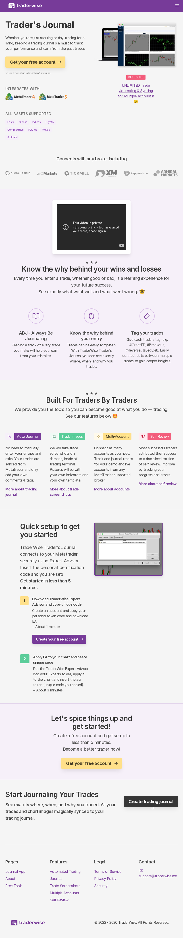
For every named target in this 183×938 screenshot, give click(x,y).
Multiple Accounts (64, 893)
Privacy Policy (105, 878)
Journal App (15, 871)
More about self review (158, 484)
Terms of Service (107, 871)
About (10, 878)
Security (101, 886)
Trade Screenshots (65, 886)
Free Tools (13, 886)
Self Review (59, 900)
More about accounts (112, 489)
